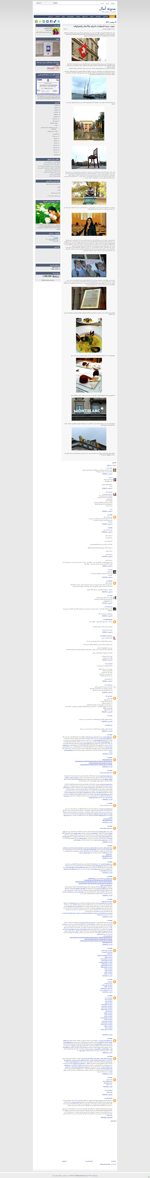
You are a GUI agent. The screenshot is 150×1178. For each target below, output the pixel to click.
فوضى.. (58, 187)
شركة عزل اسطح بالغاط (107, 963)
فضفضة (91, 16)
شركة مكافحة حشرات (107, 736)
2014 (57, 110)
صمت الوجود (109, 606)
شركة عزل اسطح (108, 957)
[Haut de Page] (149, 1177)
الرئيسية (112, 3)
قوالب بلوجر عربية (57, 1175)
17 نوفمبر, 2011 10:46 (107, 681)
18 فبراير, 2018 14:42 (107, 766)
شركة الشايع (101, 815)
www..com (52, 236)
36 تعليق (65, 28)
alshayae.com (91, 878)
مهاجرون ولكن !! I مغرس (54, 175)
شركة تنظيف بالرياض (95, 869)
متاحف (63, 16)
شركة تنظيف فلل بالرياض (106, 864)
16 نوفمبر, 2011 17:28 (107, 659)
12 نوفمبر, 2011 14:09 (107, 566)
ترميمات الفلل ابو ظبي (107, 1081)
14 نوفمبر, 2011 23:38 (107, 615)
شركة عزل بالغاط (108, 972)
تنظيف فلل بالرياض (69, 867)
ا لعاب (111, 715)
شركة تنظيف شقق (104, 870)
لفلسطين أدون (70, 16)
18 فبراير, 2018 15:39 (107, 895)
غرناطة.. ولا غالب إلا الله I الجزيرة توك (52, 164)
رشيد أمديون (109, 684)
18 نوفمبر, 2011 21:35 (107, 692)
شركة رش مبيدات (89, 1048)
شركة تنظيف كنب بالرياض (106, 885)
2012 (57, 114)
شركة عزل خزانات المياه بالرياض (105, 903)
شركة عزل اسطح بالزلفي (106, 960)
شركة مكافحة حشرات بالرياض (105, 738)
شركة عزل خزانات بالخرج (106, 950)
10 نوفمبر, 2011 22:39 (107, 511)
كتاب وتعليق (85, 16)
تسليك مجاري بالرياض (88, 787)
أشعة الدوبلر (109, 1090)
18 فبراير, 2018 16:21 (107, 975)
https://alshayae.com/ (107, 759)
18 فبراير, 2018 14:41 (107, 753)
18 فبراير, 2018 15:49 (107, 944)
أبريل (56, 145)
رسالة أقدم (64, 1161)
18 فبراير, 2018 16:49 (107, 1073)
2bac (111, 527)
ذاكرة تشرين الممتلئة (55, 193)
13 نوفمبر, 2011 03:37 (107, 591)
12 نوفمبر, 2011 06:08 (107, 532)
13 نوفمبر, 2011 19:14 (107, 603)
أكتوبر (56, 134)
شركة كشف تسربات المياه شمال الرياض (80, 1066)
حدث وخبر (50, 16)
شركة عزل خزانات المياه (107, 901)
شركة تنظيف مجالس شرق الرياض (91, 847)
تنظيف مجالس (103, 1058)
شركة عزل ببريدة (108, 997)
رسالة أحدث (113, 1161)
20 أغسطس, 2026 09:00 (106, 1117)
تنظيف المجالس (76, 833)
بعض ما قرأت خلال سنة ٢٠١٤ (54, 195)
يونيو (56, 140)
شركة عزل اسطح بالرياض (85, 929)
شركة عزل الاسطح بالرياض (106, 958)
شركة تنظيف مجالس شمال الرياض (76, 847)
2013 (57, 112)
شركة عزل (110, 981)
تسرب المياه (81, 1065)
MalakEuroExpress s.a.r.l (81, 1175)
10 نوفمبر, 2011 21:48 (107, 488)
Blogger (43, 280)
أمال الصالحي (47, 28)
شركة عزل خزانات (108, 968)
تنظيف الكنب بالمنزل (78, 891)
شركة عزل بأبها (109, 1011)
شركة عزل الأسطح (108, 1012)
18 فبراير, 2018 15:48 (107, 916)
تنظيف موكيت (97, 1058)
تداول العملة (109, 725)
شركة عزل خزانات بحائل (107, 1006)
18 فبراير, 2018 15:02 (107, 858)
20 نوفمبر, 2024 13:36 (107, 1094)
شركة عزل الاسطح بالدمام (106, 965)
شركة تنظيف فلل (73, 869)
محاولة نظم (98, 16)
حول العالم (105, 16)
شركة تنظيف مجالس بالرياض (105, 828)
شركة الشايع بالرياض (107, 818)
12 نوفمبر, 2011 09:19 (107, 556)
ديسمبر (55, 118)
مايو (56, 143)
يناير (56, 152)
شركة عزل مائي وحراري (107, 952)
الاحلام (111, 595)
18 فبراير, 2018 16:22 (107, 992)
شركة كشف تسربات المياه (79, 1063)
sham (111, 1077)
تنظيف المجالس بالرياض (100, 831)
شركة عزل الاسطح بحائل (106, 1004)
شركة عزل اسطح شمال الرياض (73, 929)
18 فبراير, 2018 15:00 (107, 841)
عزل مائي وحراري (108, 983)
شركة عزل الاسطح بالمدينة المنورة (104, 955)
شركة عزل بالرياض (108, 1016)
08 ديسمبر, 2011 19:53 (107, 711)
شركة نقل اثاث (109, 1061)
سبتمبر (55, 136)
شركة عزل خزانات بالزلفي (106, 1029)
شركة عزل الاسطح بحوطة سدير (105, 962)
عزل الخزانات (100, 914)
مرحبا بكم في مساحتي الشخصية (53, 184)
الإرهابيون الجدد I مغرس (55, 174)
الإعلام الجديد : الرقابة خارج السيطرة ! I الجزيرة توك (49, 168)
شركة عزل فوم (102, 1060)
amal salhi (51, 240)
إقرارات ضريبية (76, 1102)
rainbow (110, 581)
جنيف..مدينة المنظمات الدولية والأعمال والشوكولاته (94, 26)
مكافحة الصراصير (105, 1048)
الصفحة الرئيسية (88, 1161)
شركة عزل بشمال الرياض (106, 1022)
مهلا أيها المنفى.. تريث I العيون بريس (52, 162)
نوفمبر (55, 121)
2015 (57, 107)
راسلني (107, 3)
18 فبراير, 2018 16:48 (107, 1052)
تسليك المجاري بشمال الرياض (82, 792)
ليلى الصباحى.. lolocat (107, 635)
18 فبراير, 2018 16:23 (107, 1034)
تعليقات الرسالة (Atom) (105, 1164)
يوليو (56, 138)
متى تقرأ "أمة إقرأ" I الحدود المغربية (52, 170)
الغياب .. (55, 125)
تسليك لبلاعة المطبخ (93, 797)
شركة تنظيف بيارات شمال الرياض (92, 813)
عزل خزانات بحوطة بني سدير (106, 990)
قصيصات (78, 16)
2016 (57, 105)
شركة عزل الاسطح (85, 1060)
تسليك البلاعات (66, 787)
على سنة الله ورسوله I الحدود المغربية (52, 172)
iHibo (111, 514)
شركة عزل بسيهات (108, 973)
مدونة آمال (107, 8)
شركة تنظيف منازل (108, 878)
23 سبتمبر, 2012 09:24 (107, 721)
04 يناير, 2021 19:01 (107, 1086)
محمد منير (110, 696)
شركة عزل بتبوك (108, 1001)
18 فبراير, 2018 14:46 (107, 799)
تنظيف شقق (82, 1050)
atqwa (110, 734)
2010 (57, 154)
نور (111, 477)
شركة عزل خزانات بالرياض (100, 930)
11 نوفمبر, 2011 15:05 (107, 524)
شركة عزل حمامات (108, 1026)
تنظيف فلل (109, 1058)
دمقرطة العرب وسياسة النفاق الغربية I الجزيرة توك (49, 166)
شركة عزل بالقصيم (108, 986)
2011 (57, 116)
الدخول (102, 3)
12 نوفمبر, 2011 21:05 (107, 577)
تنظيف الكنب (86, 849)
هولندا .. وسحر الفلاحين (52, 131)
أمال (111, 569)
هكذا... (58, 190)
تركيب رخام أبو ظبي (108, 1083)
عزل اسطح (109, 953)
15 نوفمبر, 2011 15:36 (107, 632)
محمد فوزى (109, 663)
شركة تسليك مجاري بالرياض (106, 772)
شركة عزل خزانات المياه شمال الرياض (89, 913)
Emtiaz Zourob (108, 619)
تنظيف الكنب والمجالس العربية (79, 888)
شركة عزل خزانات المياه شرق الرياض (72, 913)
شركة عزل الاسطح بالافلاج (106, 967)
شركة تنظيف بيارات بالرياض (78, 813)
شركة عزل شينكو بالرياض (106, 1007)
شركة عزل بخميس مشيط (106, 1009)
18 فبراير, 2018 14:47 (107, 822)
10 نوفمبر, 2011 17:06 (107, 473)
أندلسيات (57, 16)
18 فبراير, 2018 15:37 (107, 872)
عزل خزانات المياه (74, 903)
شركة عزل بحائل (108, 1002)
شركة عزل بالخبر (108, 970)
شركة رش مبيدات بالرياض (91, 736)
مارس (55, 147)
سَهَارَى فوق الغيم (53, 123)
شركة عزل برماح (108, 1027)
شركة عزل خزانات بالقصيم (106, 988)
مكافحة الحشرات (98, 1044)
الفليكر (108, 454)
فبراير (55, 149)
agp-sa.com (109, 1098)
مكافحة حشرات (97, 1048)
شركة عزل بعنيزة (108, 999)
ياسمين (110, 467)
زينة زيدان (110, 492)
